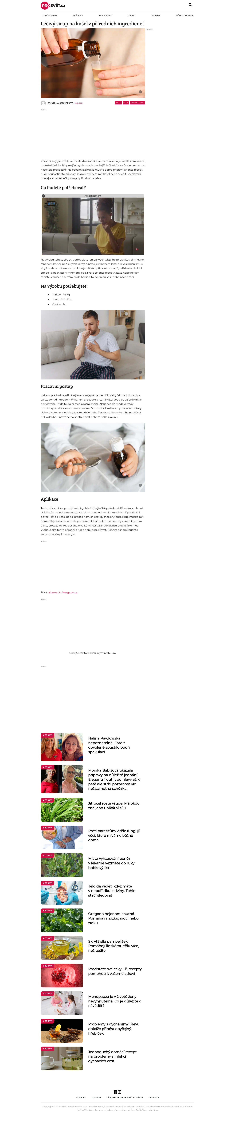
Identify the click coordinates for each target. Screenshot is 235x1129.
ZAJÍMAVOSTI (50, 15)
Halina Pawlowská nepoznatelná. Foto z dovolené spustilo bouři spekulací (109, 745)
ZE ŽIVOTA (78, 15)
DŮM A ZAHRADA (184, 15)
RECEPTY (155, 15)
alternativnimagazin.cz (62, 592)
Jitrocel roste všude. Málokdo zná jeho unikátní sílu (114, 805)
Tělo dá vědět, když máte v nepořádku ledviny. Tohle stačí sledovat (111, 890)
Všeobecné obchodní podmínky (125, 1097)
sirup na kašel (137, 103)
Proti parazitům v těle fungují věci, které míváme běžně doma (114, 835)
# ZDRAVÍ (47, 735)
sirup (125, 103)
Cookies (81, 1097)
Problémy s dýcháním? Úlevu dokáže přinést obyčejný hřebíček (114, 1028)
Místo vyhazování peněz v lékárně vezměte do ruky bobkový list (111, 863)
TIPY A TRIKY (105, 15)
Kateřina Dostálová (60, 103)
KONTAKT (96, 1097)
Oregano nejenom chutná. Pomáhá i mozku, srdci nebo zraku (113, 918)
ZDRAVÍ (131, 15)
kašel (118, 103)
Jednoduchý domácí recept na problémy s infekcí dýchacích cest (112, 1056)
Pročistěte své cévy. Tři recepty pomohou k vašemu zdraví (115, 971)
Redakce (154, 1097)
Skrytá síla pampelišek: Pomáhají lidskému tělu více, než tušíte (113, 946)
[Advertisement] (93, 133)
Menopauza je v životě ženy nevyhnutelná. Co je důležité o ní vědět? (114, 1001)
